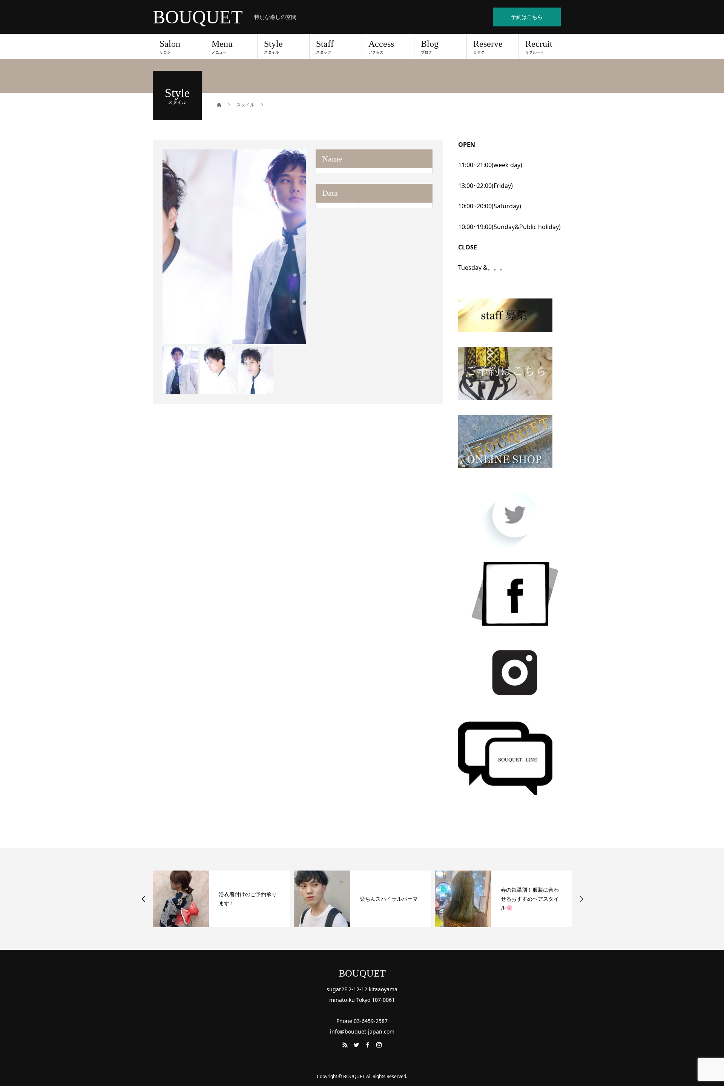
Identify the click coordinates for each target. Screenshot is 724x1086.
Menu (222, 47)
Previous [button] (143, 899)
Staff (325, 47)
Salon (170, 47)
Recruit (538, 47)
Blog (430, 47)
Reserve (488, 47)
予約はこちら (527, 16)
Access (381, 47)
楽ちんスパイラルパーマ (248, 898)
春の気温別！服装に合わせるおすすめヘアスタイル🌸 (389, 898)
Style (273, 47)
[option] (234, 246)
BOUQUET (198, 17)
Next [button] (581, 899)
